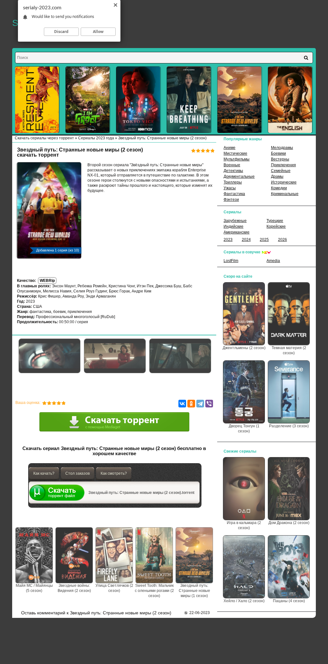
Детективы (233, 170)
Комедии (279, 188)
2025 (264, 239)
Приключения (283, 165)
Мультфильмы (237, 159)
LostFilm (231, 260)
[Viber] (209, 403)
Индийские (233, 226)
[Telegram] (200, 403)
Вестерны (280, 159)
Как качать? (43, 473)
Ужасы (230, 188)
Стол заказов (77, 473)
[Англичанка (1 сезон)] (290, 100)
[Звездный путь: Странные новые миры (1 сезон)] (239, 100)
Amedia (273, 260)
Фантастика (234, 194)
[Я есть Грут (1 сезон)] (88, 100)
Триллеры (233, 182)
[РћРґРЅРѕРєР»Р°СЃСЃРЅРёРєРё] (191, 403)
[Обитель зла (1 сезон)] (37, 100)
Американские (237, 232)
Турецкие (274, 220)
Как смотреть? (114, 473)
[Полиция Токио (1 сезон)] (138, 100)
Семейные (281, 170)
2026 (282, 239)
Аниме (229, 147)
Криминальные (285, 194)
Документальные (239, 176)
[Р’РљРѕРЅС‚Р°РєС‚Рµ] (182, 403)
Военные (232, 165)
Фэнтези (231, 199)
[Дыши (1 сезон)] (189, 100)
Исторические (284, 182)
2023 (228, 239)
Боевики (278, 153)
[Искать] (306, 57)
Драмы (277, 176)
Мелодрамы (282, 147)
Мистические (235, 153)
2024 (246, 239)
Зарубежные (235, 220)
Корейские (276, 226)
